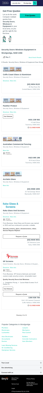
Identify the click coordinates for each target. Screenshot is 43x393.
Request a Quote (21, 236)
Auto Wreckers (27, 341)
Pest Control (26, 332)
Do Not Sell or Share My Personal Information (32, 384)
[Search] (35, 3)
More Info (13, 81)
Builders (25, 336)
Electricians (5, 330)
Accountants (6, 339)
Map (7, 57)
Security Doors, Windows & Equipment (16, 77)
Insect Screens (8, 264)
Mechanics (26, 330)
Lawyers (25, 328)
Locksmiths (5, 332)
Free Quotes (30, 15)
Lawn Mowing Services (9, 345)
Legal (13, 388)
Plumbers (5, 328)
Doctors (4, 341)
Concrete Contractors (29, 339)
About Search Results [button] (35, 57)
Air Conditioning (7, 347)
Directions (6, 81)
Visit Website (8, 116)
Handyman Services (8, 350)
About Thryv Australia (14, 378)
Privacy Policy (31, 379)
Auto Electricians (7, 336)
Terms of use (15, 384)
